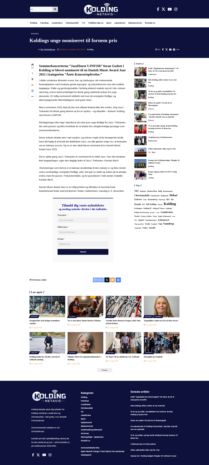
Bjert (153, 152)
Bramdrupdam (168, 191)
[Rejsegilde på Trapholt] (161, 342)
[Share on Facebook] (162, 49)
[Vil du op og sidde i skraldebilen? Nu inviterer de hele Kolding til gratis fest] (140, 94)
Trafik (147, 224)
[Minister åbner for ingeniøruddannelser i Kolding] (85, 342)
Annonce (143, 191)
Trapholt (154, 224)
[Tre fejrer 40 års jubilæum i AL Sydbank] (123, 342)
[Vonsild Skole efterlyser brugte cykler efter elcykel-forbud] (123, 306)
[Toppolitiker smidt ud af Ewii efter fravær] (161, 306)
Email (60, 239)
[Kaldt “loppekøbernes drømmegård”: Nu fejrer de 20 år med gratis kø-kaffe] (140, 71)
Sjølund (141, 220)
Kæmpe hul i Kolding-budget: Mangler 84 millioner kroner (153, 456)
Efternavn (63, 227)
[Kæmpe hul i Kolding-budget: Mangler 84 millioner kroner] (140, 163)
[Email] (170, 49)
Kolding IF (147, 208)
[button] (174, 49)
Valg (160, 224)
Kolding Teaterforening (141, 212)
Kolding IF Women (159, 208)
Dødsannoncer (135, 23)
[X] (163, 9)
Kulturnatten (152, 141)
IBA (168, 199)
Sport (108, 23)
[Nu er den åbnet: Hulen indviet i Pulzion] (85, 306)
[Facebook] (158, 9)
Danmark (164, 196)
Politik (155, 216)
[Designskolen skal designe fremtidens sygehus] (47, 306)
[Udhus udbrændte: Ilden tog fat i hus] (140, 152)
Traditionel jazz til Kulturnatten (160, 137)
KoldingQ (169, 208)
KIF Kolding (151, 204)
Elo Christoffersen (48, 49)
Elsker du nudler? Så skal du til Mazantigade (148, 420)
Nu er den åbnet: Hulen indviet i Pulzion (84, 321)
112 (83, 23)
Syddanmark (163, 220)
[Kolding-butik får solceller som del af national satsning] (47, 342)
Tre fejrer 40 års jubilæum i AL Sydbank (122, 357)
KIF (143, 204)
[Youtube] (169, 9)
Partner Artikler (146, 216)
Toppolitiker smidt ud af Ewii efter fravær (161, 321)
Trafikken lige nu (95, 23)
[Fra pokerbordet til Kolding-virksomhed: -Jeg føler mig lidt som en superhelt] (140, 117)
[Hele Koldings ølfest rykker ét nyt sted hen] (140, 83)
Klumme (160, 204)
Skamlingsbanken (151, 220)
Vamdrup (44, 23)
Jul (172, 199)
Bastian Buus (152, 191)
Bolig (160, 191)
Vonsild (152, 228)
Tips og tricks (139, 224)
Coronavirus (155, 196)
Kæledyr (152, 212)
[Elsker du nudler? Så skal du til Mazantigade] (140, 106)
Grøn (145, 199)
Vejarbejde (137, 228)
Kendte (137, 204)
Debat (173, 195)
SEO (135, 220)
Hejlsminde (162, 199)
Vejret (144, 228)
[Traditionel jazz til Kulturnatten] (140, 140)
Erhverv (151, 109)
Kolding (33, 23)
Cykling (151, 178)
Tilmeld (83, 252)
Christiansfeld (72, 23)
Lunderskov (57, 23)
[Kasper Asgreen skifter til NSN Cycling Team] (140, 175)
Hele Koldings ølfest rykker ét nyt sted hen (148, 406)
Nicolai (136, 216)
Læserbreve (119, 23)
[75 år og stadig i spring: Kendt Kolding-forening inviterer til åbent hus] (140, 129)
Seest (173, 216)
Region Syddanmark (164, 216)
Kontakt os (150, 23)
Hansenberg (152, 199)
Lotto (158, 212)
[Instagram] (176, 9)
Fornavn (62, 215)
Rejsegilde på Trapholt (153, 357)
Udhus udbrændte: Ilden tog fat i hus (162, 149)
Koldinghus (138, 208)
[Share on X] (166, 49)
